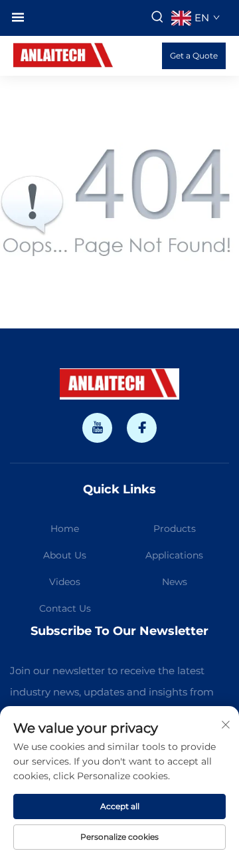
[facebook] (142, 428)
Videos (64, 582)
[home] (64, 55)
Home (64, 529)
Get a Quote (194, 56)
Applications (174, 555)
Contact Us (65, 608)
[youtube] (97, 428)
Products (174, 529)
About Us (64, 555)
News (174, 582)
